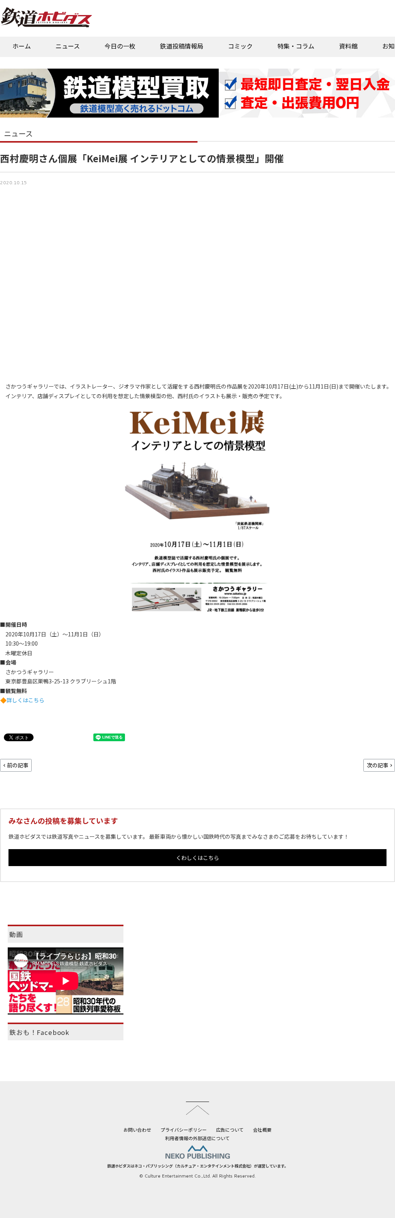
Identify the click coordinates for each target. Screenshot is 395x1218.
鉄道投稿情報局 (181, 45)
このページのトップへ (197, 1108)
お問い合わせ (137, 1129)
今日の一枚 (120, 45)
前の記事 (18, 765)
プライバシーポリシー (183, 1129)
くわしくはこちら (197, 857)
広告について (230, 1129)
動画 (16, 934)
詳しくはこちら (25, 700)
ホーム (21, 45)
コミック (240, 45)
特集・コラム (295, 45)
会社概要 (262, 1129)
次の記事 (377, 765)
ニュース (68, 45)
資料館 (348, 45)
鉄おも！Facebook (39, 1032)
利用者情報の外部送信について (197, 1138)
